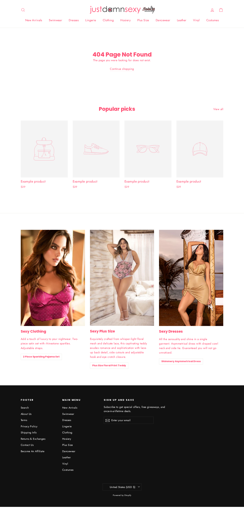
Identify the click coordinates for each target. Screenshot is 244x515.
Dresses (74, 20)
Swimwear (55, 20)
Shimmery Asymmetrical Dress (181, 361)
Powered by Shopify (122, 495)
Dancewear (163, 20)
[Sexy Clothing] (53, 278)
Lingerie (90, 20)
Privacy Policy (29, 426)
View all (218, 109)
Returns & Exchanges (33, 439)
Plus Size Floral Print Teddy (109, 365)
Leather (181, 20)
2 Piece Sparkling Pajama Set (41, 356)
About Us (26, 414)
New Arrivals (33, 20)
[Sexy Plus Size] (122, 278)
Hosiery (125, 20)
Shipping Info (29, 432)
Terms (24, 420)
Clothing (108, 20)
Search (25, 408)
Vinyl (196, 20)
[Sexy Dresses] (191, 278)
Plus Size (143, 20)
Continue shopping (122, 69)
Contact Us (27, 445)
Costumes (212, 20)
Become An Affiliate (32, 451)
